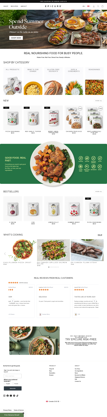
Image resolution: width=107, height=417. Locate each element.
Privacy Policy (7, 410)
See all (100, 235)
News (76, 373)
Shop (6, 6)
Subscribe (13, 388)
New (50, 371)
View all (98, 100)
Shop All (51, 369)
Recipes (14, 6)
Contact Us (78, 381)
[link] (18, 314)
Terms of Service (19, 410)
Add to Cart (13, 128)
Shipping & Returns (80, 377)
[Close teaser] (23, 413)
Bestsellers (52, 373)
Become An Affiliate (80, 375)
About (24, 6)
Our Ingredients (79, 371)
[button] (102, 253)
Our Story (77, 369)
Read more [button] (63, 307)
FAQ (76, 379)
